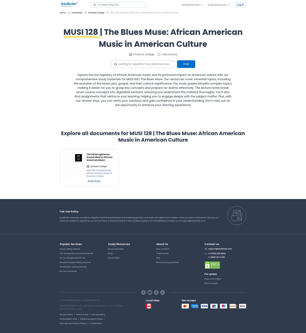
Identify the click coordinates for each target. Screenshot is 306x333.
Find (186, 64)
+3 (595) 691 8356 (217, 253)
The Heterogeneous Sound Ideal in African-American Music (100, 157)
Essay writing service (70, 249)
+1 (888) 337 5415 (216, 257)
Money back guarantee (167, 262)
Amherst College (99, 166)
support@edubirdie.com (193, 220)
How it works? (162, 249)
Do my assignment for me (72, 257)
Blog (110, 253)
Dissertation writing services (73, 266)
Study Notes (114, 257)
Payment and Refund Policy (73, 323)
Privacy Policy (66, 314)
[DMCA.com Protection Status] (225, 265)
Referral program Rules (91, 319)
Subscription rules (68, 319)
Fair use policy (98, 314)
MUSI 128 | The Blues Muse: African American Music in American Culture (99, 173)
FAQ (158, 257)
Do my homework (68, 271)
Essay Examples (116, 249)
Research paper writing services (75, 262)
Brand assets (211, 283)
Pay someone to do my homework (76, 253)
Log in (240, 4)
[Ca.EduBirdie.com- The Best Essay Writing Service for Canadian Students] (149, 308)
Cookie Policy (96, 323)
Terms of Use (82, 314)
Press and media (212, 278)
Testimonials (162, 253)
